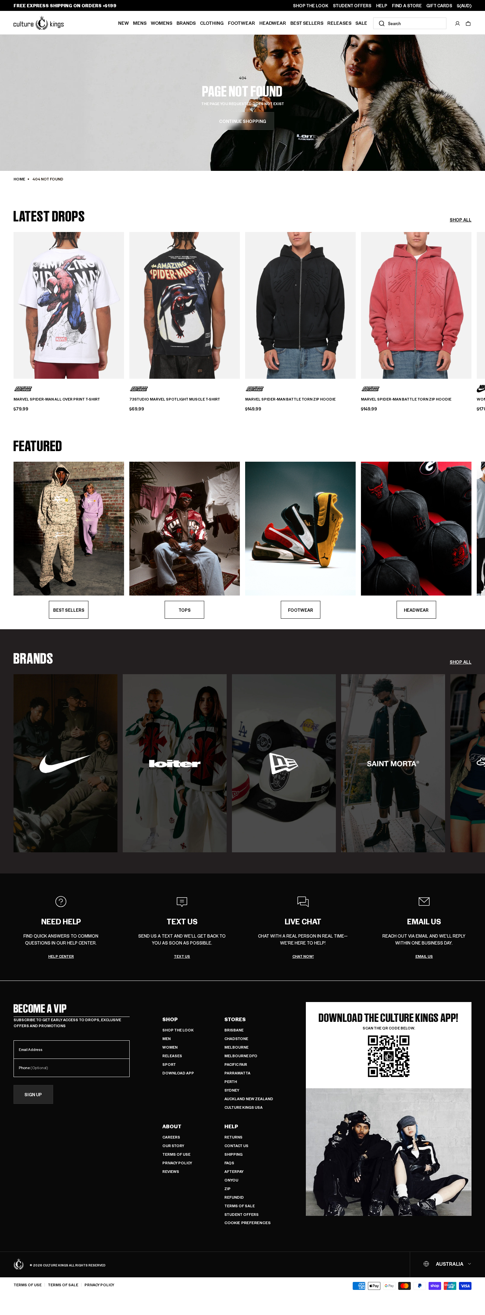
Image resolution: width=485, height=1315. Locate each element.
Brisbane (233, 1030)
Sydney (231, 1090)
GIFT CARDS (439, 5)
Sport (169, 1064)
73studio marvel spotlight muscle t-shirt (174, 399)
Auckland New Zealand (248, 1099)
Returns (233, 1137)
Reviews (170, 1171)
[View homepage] (39, 23)
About (171, 1126)
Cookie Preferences (247, 1222)
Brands (186, 23)
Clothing (212, 23)
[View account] (457, 23)
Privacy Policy (177, 1163)
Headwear (272, 23)
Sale (361, 23)
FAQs (229, 1163)
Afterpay (233, 1171)
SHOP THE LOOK (310, 5)
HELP (381, 5)
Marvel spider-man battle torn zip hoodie (290, 399)
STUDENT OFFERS (352, 5)
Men (166, 1038)
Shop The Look (178, 1030)
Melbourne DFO (240, 1056)
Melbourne (236, 1047)
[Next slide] (471, 304)
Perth (230, 1081)
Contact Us (236, 1145)
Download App (178, 1073)
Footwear (241, 23)
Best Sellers (306, 23)
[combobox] (409, 23)
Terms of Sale (239, 1206)
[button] (468, 23)
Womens (161, 23)
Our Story (173, 1145)
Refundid (234, 1197)
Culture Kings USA (243, 1107)
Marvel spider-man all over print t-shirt (57, 399)
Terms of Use (176, 1154)
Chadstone (236, 1038)
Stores (235, 1019)
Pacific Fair (235, 1064)
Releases (339, 23)
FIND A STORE (407, 5)
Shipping (233, 1154)
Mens (139, 23)
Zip (227, 1188)
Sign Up (33, 1094)
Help (231, 1126)
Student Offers (241, 1214)
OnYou (231, 1180)
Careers (171, 1137)
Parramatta (237, 1073)
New (123, 23)
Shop (170, 1019)
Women (170, 1047)
